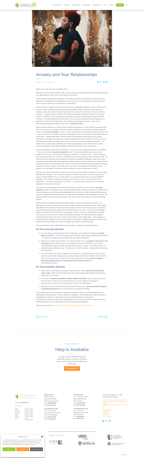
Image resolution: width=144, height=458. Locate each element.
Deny (22, 449)
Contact (119, 5)
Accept (9, 449)
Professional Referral (107, 410)
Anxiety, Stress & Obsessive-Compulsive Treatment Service (73, 305)
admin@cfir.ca (19, 406)
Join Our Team (106, 411)
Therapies (67, 5)
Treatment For (76, 5)
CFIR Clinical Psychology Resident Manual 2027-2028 (115, 400)
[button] (42, 436)
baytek (127, 454)
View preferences (36, 449)
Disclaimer (105, 414)
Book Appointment (72, 368)
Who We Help (57, 5)
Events (111, 5)
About (105, 5)
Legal (22, 453)
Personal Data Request (108, 416)
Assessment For (96, 5)
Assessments (86, 5)
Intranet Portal (106, 413)
